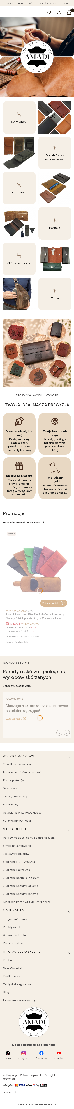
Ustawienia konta (14, 935)
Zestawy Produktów (16, 853)
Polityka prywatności (17, 820)
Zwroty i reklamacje (16, 796)
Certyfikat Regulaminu (17, 984)
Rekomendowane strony (19, 1000)
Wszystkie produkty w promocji (21, 522)
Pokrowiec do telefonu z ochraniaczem (29, 837)
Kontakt (8, 960)
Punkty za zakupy (14, 927)
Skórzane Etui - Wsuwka (19, 861)
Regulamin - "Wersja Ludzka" (22, 772)
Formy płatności (13, 780)
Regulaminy (10, 804)
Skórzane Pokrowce (16, 869)
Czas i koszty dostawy (17, 764)
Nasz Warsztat (12, 968)
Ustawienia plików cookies (20, 812)
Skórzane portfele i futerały (21, 877)
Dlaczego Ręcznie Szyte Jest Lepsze (27, 902)
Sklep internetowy (35, 1104)
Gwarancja (10, 788)
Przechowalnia (13, 943)
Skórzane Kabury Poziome (20, 886)
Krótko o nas (11, 976)
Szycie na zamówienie (17, 845)
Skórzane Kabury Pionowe (20, 894)
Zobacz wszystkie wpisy (17, 685)
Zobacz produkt (51, 603)
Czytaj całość (16, 719)
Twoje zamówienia (15, 919)
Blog (6, 992)
